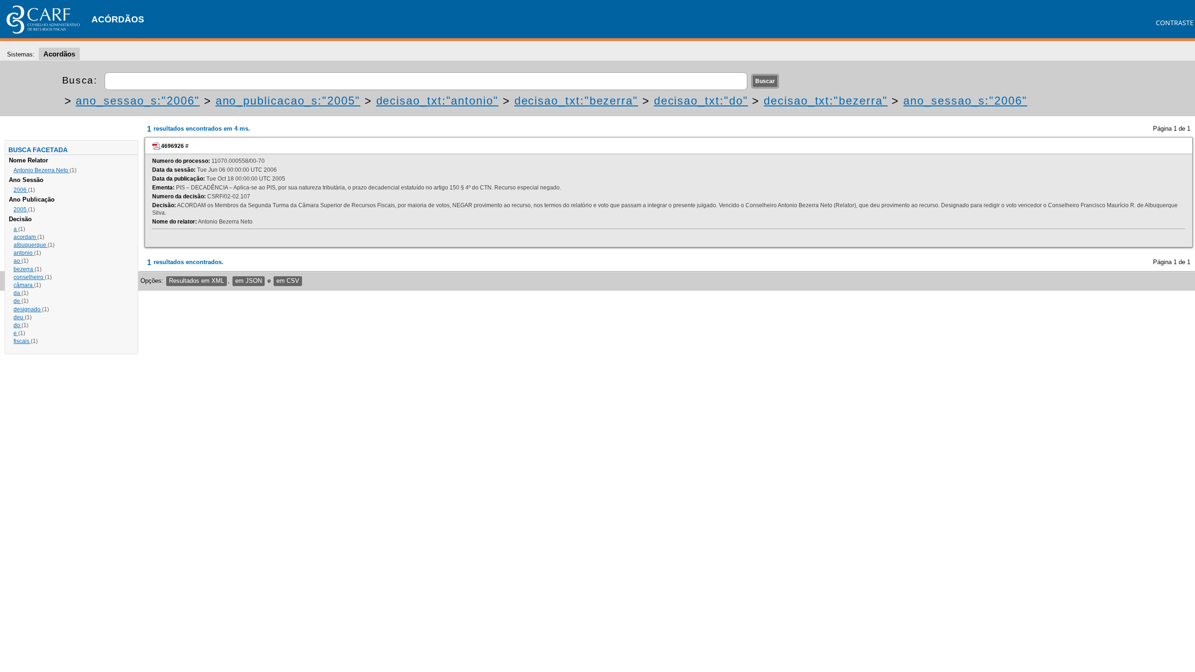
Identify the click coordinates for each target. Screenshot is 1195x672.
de (17, 301)
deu (19, 317)
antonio (24, 253)
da (17, 293)
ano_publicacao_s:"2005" (288, 100)
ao (17, 261)
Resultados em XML (196, 280)
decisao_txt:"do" (701, 100)
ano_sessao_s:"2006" (137, 100)
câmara (24, 285)
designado (28, 309)
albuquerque (31, 245)
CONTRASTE (1175, 22)
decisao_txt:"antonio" (437, 100)
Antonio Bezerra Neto (42, 170)
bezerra (24, 269)
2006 (21, 190)
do (17, 325)
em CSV (287, 280)
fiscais (22, 341)
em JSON (248, 280)
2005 (21, 209)
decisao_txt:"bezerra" (576, 100)
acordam (25, 237)
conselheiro (29, 277)
